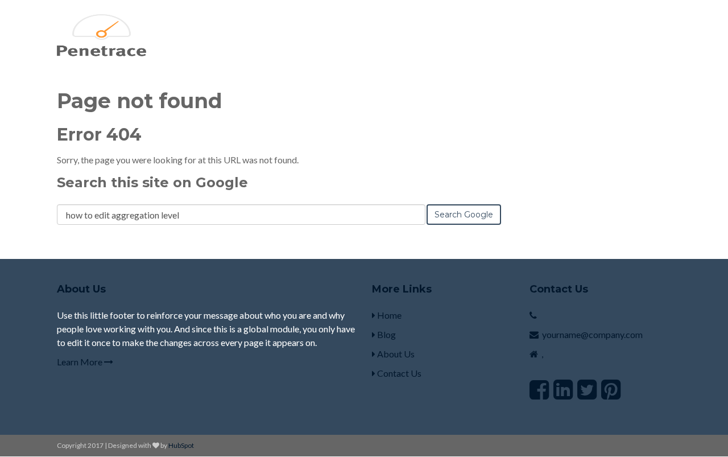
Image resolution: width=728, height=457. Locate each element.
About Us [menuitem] (395, 353)
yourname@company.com (592, 334)
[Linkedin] (563, 389)
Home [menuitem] (388, 315)
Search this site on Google (152, 182)
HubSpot (181, 445)
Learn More (80, 361)
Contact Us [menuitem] (398, 373)
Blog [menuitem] (385, 334)
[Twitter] (587, 389)
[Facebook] (539, 389)
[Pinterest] (611, 389)
